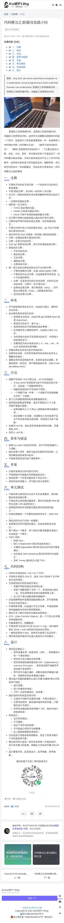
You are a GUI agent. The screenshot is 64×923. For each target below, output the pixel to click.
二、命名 (16, 50)
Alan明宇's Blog (40, 910)
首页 (6, 14)
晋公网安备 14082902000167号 (28, 916)
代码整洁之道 (20, 799)
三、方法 (16, 53)
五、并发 (16, 60)
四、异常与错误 (19, 56)
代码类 (14, 14)
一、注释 (16, 47)
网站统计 (49, 916)
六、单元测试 (18, 63)
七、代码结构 (18, 66)
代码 (9, 799)
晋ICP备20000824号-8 (32, 913)
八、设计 (16, 70)
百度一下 (32, 898)
